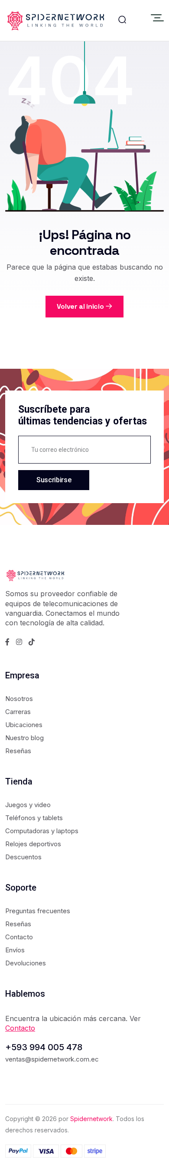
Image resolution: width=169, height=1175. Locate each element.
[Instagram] (19, 642)
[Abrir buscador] (122, 20)
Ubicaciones (23, 725)
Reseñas (18, 751)
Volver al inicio (80, 306)
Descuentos (23, 857)
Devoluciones (25, 963)
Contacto (19, 937)
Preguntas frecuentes (37, 911)
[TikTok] (32, 642)
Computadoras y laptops (41, 831)
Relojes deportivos (33, 844)
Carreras (18, 712)
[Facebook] (7, 642)
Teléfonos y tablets (34, 818)
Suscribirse (53, 480)
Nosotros (19, 698)
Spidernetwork (91, 1118)
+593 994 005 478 (43, 1047)
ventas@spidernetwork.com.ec (52, 1059)
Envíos (15, 950)
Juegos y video (28, 805)
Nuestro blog (24, 738)
